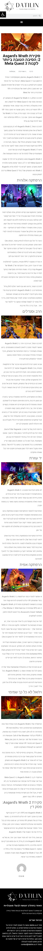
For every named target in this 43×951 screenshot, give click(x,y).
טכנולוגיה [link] (12, 71)
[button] (21, 22)
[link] (3, 14)
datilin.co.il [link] (34, 925)
